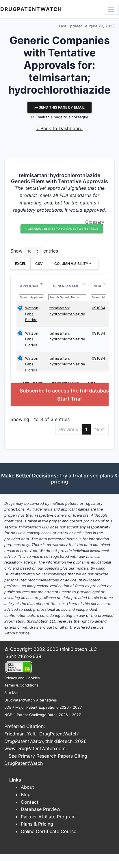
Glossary (94, 222)
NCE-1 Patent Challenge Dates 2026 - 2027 (42, 715)
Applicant (30, 286)
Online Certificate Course (48, 831)
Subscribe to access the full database (66, 391)
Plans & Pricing (37, 824)
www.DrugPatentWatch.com (35, 748)
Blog (26, 794)
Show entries (34, 251)
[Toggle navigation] (111, 9)
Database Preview (40, 809)
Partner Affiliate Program (48, 817)
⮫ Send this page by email (59, 107)
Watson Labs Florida (31, 314)
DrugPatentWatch (31, 9)
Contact (29, 802)
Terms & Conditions (21, 685)
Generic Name (66, 286)
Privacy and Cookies (22, 678)
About (27, 787)
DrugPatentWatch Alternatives (30, 700)
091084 (98, 308)
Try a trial (70, 476)
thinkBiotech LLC (78, 649)
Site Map (12, 693)
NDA (97, 286)
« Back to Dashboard (59, 128)
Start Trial (69, 399)
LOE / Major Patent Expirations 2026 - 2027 (43, 707)
